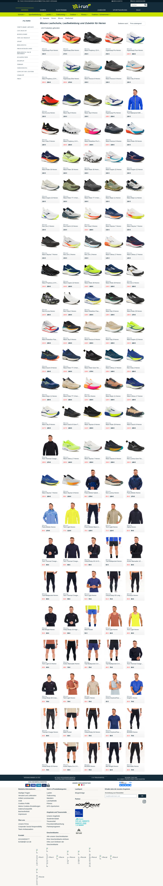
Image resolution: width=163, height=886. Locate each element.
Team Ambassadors (25, 829)
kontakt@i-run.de (24, 842)
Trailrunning (60, 14)
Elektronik (61, 10)
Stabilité (20, 75)
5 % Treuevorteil (98, 777)
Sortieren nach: (123, 23)
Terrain (20, 64)
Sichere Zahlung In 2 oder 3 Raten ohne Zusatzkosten (131, 778)
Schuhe (21, 14)
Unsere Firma (23, 824)
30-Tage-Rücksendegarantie (27, 1)
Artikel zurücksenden (26, 798)
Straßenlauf (69, 18)
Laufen (49, 14)
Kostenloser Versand (46, 1)
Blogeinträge (80, 793)
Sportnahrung (120, 10)
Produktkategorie (24, 48)
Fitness (84, 14)
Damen (43, 10)
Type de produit (23, 38)
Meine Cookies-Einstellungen (29, 806)
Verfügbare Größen (25, 27)
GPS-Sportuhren (53, 806)
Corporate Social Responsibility (30, 827)
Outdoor (73, 14)
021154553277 (24, 839)
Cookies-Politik (24, 803)
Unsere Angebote (53, 816)
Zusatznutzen (22, 57)
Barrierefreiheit (23, 811)
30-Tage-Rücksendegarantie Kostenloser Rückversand (65, 778)
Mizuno (60, 18)
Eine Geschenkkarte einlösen (58, 839)
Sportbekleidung (35, 14)
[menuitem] (21, 14)
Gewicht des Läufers (25, 71)
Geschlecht (22, 30)
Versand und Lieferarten (27, 795)
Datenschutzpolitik (25, 809)
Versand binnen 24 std (32, 777)
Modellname (22, 34)
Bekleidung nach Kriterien (24, 52)
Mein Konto (117, 1)
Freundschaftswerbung (55, 824)
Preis (19, 78)
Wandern (50, 798)
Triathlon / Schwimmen (100, 14)
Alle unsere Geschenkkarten (57, 836)
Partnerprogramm (53, 827)
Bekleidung (21, 45)
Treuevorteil (51, 821)
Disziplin (20, 60)
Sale (138, 10)
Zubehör (102, 10)
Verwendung (22, 68)
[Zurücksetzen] (32, 21)
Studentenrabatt (53, 819)
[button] (137, 23)
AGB (20, 801)
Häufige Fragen (24, 793)
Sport (19, 41)
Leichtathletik (52, 801)
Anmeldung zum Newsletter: (114, 793)
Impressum (22, 814)
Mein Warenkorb (138, 1)
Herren (24, 10)
